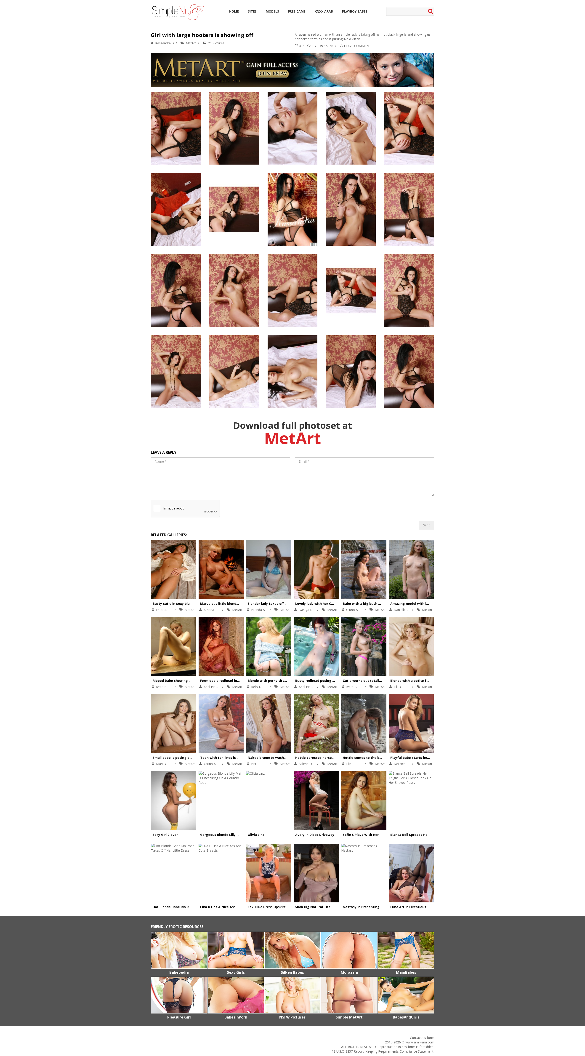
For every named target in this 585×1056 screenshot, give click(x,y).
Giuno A (352, 610)
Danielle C (401, 610)
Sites (252, 11)
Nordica (399, 764)
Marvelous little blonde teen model (229, 603)
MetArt (191, 43)
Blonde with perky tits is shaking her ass (281, 680)
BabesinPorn (235, 1017)
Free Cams (297, 11)
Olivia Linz (256, 834)
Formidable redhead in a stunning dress (233, 680)
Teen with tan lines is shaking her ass (231, 757)
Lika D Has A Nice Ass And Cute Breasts (232, 907)
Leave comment (357, 46)
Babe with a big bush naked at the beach (377, 603)
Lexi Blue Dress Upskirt (267, 907)
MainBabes (406, 972)
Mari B (161, 764)
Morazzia (349, 972)
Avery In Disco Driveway (314, 834)
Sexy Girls (236, 972)
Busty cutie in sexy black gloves (179, 603)
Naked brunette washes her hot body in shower (287, 757)
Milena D (305, 764)
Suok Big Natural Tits (312, 907)
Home (234, 11)
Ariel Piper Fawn (215, 687)
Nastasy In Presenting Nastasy (368, 907)
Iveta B (161, 687)
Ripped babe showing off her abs (180, 680)
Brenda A (258, 610)
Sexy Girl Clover (165, 834)
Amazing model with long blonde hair (421, 603)
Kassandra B (164, 43)
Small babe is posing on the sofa (180, 757)
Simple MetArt (349, 1017)
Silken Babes (292, 972)
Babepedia (179, 972)
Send (426, 525)
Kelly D (256, 687)
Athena (209, 610)
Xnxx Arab (324, 11)
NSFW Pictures (292, 1017)
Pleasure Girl (179, 1017)
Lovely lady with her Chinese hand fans (327, 603)
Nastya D (306, 610)
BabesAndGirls (406, 1017)
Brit (253, 764)
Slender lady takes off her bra (272, 603)
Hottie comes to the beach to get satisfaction (381, 757)
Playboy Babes (354, 11)
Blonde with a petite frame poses (418, 680)
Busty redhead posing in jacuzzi (321, 680)
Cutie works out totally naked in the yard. (377, 680)
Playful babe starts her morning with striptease (430, 757)
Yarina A (210, 764)
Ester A (161, 610)
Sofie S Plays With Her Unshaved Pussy (374, 834)
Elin (348, 764)
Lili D (397, 687)
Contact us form (422, 1037)
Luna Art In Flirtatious (408, 907)
